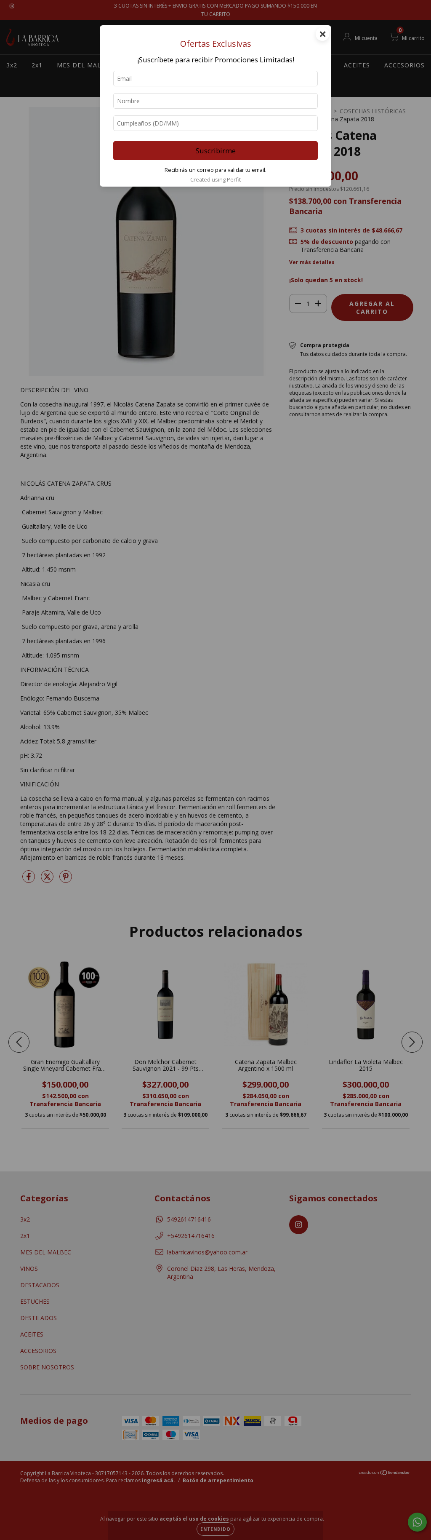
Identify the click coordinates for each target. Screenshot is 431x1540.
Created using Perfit (215, 179)
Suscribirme (216, 150)
